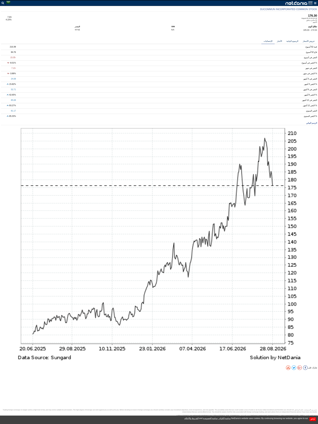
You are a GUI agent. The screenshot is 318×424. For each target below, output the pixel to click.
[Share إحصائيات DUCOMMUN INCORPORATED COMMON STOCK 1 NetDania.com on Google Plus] (300, 368)
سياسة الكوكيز (225, 418)
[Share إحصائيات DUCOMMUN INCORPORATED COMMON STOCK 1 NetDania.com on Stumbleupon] (288, 368)
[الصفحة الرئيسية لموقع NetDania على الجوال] (299, 3)
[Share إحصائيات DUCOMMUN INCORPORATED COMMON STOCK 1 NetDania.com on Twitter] (294, 368)
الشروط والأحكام (191, 418)
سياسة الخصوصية (210, 418)
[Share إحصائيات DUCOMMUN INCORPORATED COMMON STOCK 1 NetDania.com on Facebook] (305, 368)
